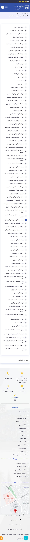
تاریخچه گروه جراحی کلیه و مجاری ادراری (14, 286)
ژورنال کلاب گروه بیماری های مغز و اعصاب (13, 334)
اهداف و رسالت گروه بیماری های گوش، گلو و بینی (13, 341)
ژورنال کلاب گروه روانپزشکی (17, 250)
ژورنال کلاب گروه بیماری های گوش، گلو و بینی (14, 350)
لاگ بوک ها (20, 77)
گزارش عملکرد (20, 81)
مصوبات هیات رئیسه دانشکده (16, 41)
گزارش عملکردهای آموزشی (17, 91)
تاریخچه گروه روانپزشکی (17, 253)
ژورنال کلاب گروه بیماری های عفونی (15, 121)
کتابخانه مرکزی (22, 425)
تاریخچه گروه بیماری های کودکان (15, 233)
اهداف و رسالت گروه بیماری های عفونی (14, 117)
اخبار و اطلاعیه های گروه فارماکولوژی (15, 200)
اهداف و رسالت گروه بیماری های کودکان (14, 230)
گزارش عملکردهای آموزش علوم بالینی (14, 97)
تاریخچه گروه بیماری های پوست (16, 170)
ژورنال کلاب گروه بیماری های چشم (15, 144)
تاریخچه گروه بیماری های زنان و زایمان (14, 227)
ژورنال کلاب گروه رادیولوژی (17, 263)
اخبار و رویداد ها (19, 71)
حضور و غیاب (23, 435)
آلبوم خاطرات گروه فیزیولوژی (16, 47)
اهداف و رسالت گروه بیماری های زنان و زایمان (14, 216)
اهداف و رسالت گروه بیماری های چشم (14, 137)
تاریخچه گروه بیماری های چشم (16, 141)
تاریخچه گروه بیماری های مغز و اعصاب (14, 337)
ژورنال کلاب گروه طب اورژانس (16, 240)
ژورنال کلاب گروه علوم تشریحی (16, 61)
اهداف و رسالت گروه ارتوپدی (16, 107)
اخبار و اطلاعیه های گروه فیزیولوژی (15, 51)
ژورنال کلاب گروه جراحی (18, 296)
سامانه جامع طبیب (21, 418)
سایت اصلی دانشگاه (22, 1)
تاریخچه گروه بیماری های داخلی (16, 134)
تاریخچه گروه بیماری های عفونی (16, 124)
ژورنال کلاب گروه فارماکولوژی (16, 194)
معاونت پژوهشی (19, 84)
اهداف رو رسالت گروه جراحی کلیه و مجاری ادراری (13, 277)
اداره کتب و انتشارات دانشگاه (19, 455)
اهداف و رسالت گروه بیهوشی (16, 319)
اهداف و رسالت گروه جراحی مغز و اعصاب (14, 267)
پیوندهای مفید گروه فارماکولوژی (16, 190)
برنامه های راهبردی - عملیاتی (16, 87)
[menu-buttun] (6, 7)
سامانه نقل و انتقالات (21, 422)
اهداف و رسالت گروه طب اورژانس (15, 237)
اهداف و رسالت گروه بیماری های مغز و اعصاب (14, 330)
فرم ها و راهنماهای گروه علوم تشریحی (14, 44)
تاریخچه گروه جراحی (18, 293)
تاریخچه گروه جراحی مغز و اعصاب (15, 270)
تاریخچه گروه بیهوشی (18, 323)
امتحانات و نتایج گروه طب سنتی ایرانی (14, 104)
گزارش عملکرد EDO (18, 74)
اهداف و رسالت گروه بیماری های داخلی (14, 127)
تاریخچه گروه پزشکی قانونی (17, 303)
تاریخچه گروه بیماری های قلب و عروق (14, 207)
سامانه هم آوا (22, 412)
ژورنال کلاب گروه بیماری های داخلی (15, 131)
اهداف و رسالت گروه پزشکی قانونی (15, 300)
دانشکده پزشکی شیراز (21, 463)
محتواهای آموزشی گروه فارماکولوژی (15, 197)
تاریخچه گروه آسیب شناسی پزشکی (15, 164)
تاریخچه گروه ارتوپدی (18, 111)
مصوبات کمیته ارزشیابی (18, 37)
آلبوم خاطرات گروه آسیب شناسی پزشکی (14, 147)
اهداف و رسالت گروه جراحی (17, 290)
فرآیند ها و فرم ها (19, 67)
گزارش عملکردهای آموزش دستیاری (15, 94)
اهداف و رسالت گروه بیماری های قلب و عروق (14, 211)
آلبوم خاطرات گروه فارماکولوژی (16, 184)
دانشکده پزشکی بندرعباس (20, 473)
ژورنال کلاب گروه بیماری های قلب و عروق (13, 220)
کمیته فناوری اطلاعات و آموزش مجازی (14, 34)
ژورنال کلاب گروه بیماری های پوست (15, 167)
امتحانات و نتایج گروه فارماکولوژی (15, 180)
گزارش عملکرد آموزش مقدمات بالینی (15, 101)
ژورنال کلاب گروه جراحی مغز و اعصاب (14, 273)
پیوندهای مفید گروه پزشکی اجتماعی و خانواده (14, 310)
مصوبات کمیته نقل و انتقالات (16, 31)
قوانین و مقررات (19, 64)
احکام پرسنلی (23, 442)
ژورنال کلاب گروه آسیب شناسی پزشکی (14, 155)
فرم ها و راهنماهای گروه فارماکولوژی (15, 187)
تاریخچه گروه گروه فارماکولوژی (16, 114)
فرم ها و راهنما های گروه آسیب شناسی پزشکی (14, 151)
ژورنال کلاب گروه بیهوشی (17, 326)
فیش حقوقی (23, 438)
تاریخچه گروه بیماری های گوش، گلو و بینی (13, 346)
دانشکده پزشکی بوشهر (20, 477)
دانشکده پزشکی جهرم (21, 466)
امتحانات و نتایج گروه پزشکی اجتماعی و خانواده (14, 315)
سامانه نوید (23, 415)
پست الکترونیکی (22, 432)
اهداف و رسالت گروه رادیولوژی (16, 257)
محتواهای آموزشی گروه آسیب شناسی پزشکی (14, 159)
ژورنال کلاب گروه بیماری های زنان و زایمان (13, 223)
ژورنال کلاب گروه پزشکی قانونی (16, 306)
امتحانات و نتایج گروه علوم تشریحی (15, 57)
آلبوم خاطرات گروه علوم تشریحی (15, 54)
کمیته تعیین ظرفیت (18, 27)
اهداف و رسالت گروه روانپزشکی (16, 247)
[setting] (1, 538)
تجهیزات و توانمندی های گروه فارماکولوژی (13, 174)
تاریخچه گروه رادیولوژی (18, 260)
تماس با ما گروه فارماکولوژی (17, 177)
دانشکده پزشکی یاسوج (20, 470)
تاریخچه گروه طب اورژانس (17, 243)
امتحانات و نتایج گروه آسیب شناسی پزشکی (13, 204)
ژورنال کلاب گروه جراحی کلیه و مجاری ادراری (14, 282)
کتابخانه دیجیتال (22, 428)
